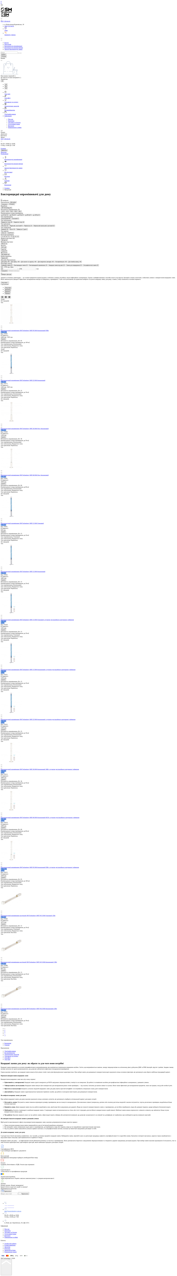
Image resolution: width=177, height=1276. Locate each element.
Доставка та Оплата (14, 122)
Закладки (7, 1247)
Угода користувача (14, 124)
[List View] (5, 297)
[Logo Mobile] (5, 16)
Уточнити (11, 204)
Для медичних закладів (11, 1054)
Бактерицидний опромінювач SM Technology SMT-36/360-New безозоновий (25, 428)
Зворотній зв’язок (10, 1250)
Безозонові (7, 1043)
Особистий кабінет (10, 1243)
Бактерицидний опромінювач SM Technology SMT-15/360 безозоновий (23, 571)
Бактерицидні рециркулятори (13, 47)
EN (6, 88)
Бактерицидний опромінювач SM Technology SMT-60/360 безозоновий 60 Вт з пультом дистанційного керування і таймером (40, 817)
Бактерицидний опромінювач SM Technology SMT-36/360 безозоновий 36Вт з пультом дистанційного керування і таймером (40, 769)
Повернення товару (10, 1252)
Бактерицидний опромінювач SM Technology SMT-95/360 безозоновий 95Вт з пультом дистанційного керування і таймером (40, 867)
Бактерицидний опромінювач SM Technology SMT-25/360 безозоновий (23, 380)
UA (2, 81)
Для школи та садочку (11, 1056)
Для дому (7, 1059)
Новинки (7, 293)
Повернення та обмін (14, 127)
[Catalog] (1, 18)
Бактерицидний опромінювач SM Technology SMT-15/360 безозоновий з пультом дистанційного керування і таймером (38, 669)
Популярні (4, 282)
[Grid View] (2, 297)
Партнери (11, 121)
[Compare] (1, 327)
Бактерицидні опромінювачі (13, 46)
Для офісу (7, 1058)
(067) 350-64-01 (5, 21)
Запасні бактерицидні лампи (13, 49)
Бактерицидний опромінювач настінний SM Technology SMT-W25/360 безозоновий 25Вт (29, 1008)
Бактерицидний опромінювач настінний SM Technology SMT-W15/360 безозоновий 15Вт (29, 962)
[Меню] (1, 7)
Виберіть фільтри (14, 271)
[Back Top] (6, 1267)
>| (5, 1035)
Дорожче (7, 291)
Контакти (11, 126)
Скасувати (4, 204)
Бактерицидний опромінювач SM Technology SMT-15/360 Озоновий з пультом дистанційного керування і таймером (37, 620)
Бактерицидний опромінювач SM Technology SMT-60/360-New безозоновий (25, 475)
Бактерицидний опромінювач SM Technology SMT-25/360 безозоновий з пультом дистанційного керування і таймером (38, 719)
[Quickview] (1, 470)
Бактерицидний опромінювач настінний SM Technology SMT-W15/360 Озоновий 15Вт (28, 915)
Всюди (6, 43)
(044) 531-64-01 (9, 26)
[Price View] (9, 297)
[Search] (1, 38)
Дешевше (7, 289)
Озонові (6, 1045)
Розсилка (7, 1248)
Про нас (10, 119)
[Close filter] (1, 199)
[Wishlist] (1, 329)
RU (6, 86)
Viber (6, 30)
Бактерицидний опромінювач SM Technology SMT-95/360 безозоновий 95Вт (25, 330)
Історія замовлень (9, 1245)
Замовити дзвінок (10, 35)
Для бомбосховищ (10, 1051)
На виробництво (9, 1053)
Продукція (7, 44)
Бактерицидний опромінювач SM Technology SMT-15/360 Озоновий (22, 523)
